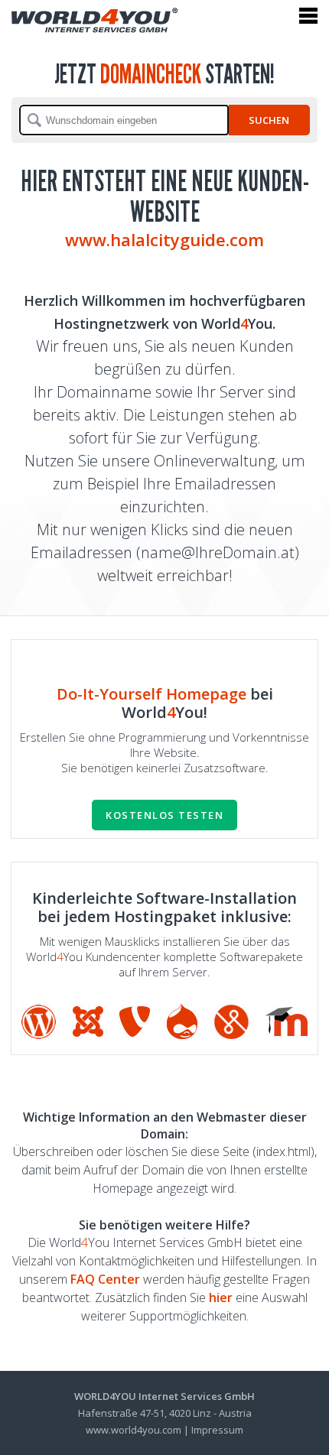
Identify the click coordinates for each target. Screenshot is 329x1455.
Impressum (217, 1430)
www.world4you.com (133, 1430)
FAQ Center (105, 1279)
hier (221, 1297)
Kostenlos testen (164, 815)
